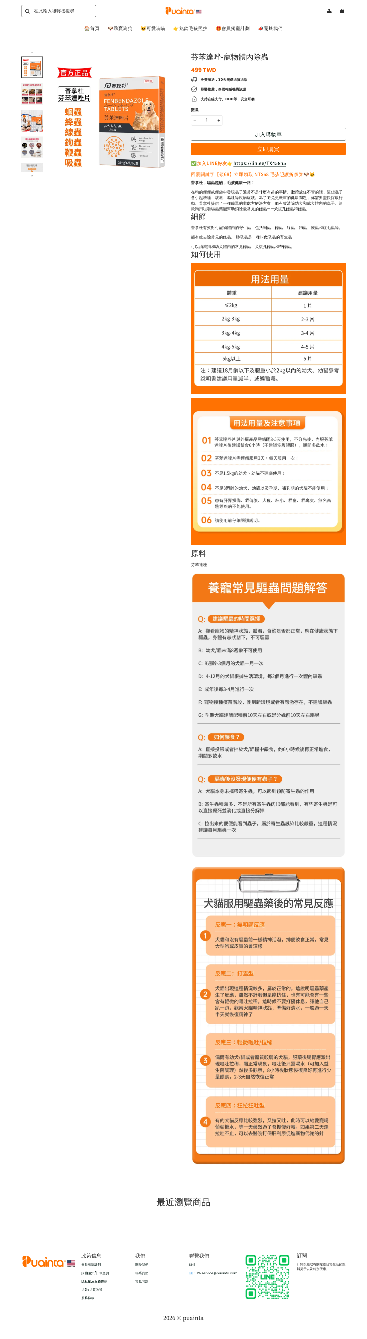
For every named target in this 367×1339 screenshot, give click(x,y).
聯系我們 (141, 1273)
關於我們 (141, 1264)
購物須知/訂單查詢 (95, 1273)
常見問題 (141, 1281)
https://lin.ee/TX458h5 (259, 163)
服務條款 (87, 1298)
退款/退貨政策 (91, 1290)
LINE (192, 1264)
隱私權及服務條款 (94, 1281)
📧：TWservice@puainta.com (213, 1273)
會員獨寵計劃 (91, 1264)
